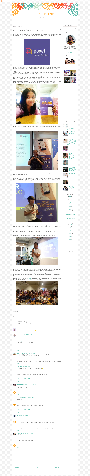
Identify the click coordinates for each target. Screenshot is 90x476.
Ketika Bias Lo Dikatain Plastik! (72, 174)
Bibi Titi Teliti (45, 14)
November (70, 210)
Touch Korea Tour (67, 248)
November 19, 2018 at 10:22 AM (29, 421)
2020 (70, 205)
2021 (70, 203)
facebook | (19, 309)
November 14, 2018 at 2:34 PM (24, 378)
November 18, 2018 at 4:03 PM (24, 415)
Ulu (17, 409)
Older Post (57, 467)
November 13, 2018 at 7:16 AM (29, 353)
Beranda (39, 21)
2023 (70, 200)
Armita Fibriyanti (20, 341)
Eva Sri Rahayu (20, 421)
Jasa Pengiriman (42, 312)
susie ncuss (19, 334)
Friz (17, 415)
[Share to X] (16, 311)
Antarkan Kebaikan (21, 312)
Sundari (18, 391)
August (70, 224)
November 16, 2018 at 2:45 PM (24, 409)
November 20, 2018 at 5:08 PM (28, 433)
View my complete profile (70, 52)
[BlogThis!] (15, 311)
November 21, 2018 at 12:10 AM (28, 439)
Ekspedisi (28, 312)
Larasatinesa (19, 366)
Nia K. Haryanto (20, 353)
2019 (70, 206)
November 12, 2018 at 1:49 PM (29, 328)
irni (17, 378)
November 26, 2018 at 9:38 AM (25, 444)
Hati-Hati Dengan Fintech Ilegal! (71, 218)
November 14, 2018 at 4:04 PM (30, 384)
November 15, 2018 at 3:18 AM (28, 397)
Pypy (18, 444)
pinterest (28, 309)
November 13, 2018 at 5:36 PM (28, 366)
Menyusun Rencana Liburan (70, 214)
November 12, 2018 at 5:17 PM (30, 341)
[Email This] (14, 311)
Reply (18, 325)
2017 (70, 236)
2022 (70, 202)
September (70, 223)
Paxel (30, 278)
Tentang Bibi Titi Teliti (47, 21)
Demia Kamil (19, 439)
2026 (70, 196)
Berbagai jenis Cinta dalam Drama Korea (72, 187)
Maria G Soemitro (20, 384)
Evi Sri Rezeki (19, 433)
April (70, 230)
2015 (70, 239)
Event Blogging (34, 312)
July (70, 226)
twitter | (24, 309)
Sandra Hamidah (20, 328)
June (70, 227)
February (70, 233)
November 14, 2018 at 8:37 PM (26, 391)
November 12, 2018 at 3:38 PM (28, 334)
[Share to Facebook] (17, 311)
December (70, 209)
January (70, 234)
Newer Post (17, 467)
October (70, 221)
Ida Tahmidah (19, 397)
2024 (70, 199)
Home (37, 467)
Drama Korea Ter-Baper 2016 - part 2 (72, 162)
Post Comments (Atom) (23, 470)
